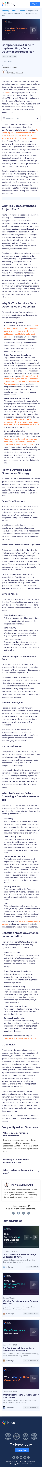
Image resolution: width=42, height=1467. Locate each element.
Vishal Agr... (10, 1267)
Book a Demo (22, 1450)
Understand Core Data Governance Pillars (20, 1038)
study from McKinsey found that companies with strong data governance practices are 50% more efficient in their (21, 422)
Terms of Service (26, 1464)
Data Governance (18, 11)
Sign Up (35, 4)
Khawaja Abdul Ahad (14, 73)
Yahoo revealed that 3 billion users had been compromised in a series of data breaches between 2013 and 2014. (20, 441)
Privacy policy (15, 1464)
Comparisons (32, 1267)
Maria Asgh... (10, 1314)
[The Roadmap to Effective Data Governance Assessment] (21, 1341)
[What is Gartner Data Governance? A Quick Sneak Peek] (21, 1388)
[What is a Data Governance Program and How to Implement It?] (21, 1294)
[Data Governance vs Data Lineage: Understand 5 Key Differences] (21, 1247)
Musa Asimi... (10, 1407)
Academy (5, 11)
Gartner (7, 92)
